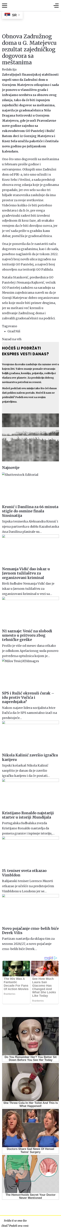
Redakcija (9, 69)
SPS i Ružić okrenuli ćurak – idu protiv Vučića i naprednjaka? (28, 697)
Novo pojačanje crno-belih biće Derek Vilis (30, 930)
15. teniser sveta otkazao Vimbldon (24, 872)
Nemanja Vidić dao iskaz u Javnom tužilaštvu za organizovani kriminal (26, 573)
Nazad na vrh (12, 339)
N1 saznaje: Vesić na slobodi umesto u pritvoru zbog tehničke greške (27, 635)
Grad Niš (13, 331)
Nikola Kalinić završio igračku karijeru (30, 757)
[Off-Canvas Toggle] (56, 5)
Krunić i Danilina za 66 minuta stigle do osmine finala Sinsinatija (30, 511)
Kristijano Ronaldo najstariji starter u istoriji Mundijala (28, 815)
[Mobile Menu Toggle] (4, 5)
